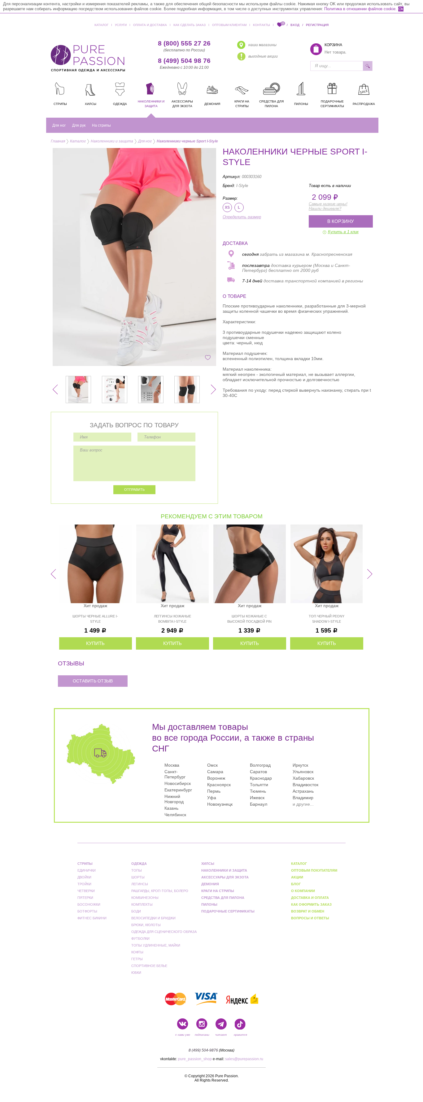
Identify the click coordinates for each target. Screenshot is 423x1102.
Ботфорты (87, 911)
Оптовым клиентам (229, 25)
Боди (136, 911)
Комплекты (142, 904)
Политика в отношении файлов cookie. (360, 9)
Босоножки (88, 904)
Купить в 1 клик (343, 231)
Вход (294, 25)
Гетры (137, 959)
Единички (86, 870)
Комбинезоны (145, 897)
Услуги (121, 25)
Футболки (140, 938)
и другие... (303, 804)
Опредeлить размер (242, 217)
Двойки (84, 877)
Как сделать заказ (189, 25)
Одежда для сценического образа (164, 932)
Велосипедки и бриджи (153, 918)
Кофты (137, 952)
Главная (58, 141)
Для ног (59, 125)
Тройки (84, 884)
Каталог (101, 25)
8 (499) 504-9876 (203, 1050)
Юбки (136, 972)
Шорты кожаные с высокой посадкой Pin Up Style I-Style (249, 621)
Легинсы (139, 884)
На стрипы (101, 125)
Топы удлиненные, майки (155, 945)
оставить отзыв (93, 680)
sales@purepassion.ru (244, 1059)
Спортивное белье (149, 966)
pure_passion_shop (195, 1059)
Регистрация (317, 25)
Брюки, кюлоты (146, 925)
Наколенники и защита (112, 141)
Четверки (86, 891)
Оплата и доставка (150, 25)
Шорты (138, 877)
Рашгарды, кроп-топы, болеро (159, 891)
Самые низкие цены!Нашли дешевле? (328, 206)
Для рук (78, 125)
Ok (401, 9)
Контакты (261, 25)
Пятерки (85, 897)
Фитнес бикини (92, 918)
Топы (136, 870)
